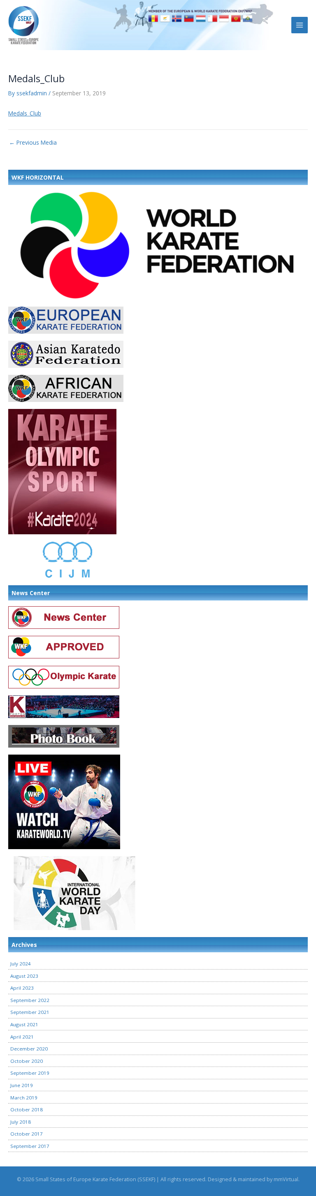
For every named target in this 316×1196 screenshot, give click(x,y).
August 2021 (24, 1024)
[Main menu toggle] (299, 25)
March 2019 (23, 1097)
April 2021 (22, 1037)
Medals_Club (24, 113)
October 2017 (26, 1134)
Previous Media (33, 142)
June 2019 (21, 1085)
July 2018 (20, 1122)
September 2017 (29, 1146)
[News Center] (63, 617)
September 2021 (29, 1012)
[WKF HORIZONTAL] (158, 244)
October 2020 (26, 1061)
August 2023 (24, 976)
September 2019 (29, 1073)
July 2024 (20, 963)
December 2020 (29, 1049)
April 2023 (22, 988)
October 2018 (26, 1109)
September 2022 (29, 1000)
